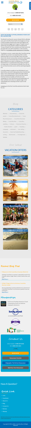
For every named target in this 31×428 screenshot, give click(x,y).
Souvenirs (5, 132)
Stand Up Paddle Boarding (17, 132)
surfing (5, 134)
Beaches (5, 113)
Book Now (15, 20)
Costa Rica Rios (12, 121)
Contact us (3, 86)
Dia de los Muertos (21, 124)
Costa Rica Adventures (14, 116)
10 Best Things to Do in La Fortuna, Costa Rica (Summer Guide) (14, 284)
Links (4, 395)
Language (5, 129)
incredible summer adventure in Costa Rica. (18, 50)
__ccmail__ (15, 348)
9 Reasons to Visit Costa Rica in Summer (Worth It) (15, 272)
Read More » (5, 279)
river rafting (21, 129)
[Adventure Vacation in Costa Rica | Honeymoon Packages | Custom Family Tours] (15, 2)
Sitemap (5, 411)
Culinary (12, 124)
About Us (5, 400)
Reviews (5, 408)
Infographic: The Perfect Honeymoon (15, 363)
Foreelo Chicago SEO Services (6, 418)
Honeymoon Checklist (15, 358)
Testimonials (12, 134)
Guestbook (5, 398)
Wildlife (5, 137)
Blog (4, 403)
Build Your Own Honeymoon (15, 367)
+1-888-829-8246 (19, 12)
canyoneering (12, 113)
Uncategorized (21, 134)
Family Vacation (8, 126)
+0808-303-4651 (16, 15)
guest (16, 126)
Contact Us (6, 406)
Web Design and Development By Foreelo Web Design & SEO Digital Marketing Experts (15, 416)
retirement (13, 129)
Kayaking (22, 126)
